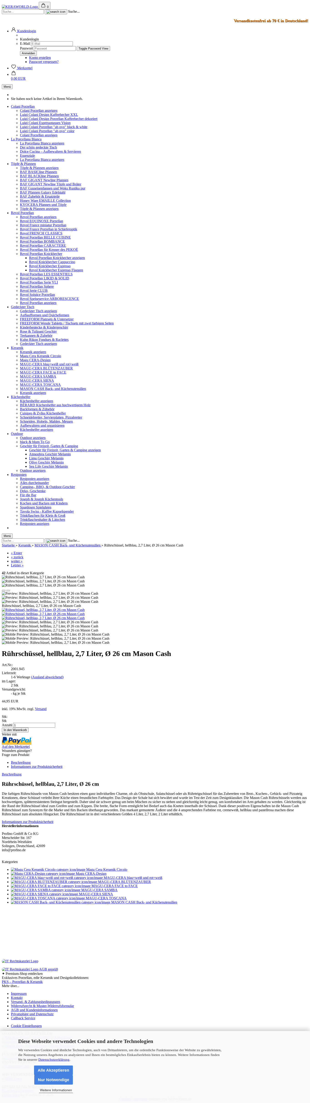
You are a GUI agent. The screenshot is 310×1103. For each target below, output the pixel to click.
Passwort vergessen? (44, 62)
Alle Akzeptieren (53, 1070)
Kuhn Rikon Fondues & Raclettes (44, 340)
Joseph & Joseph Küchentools (41, 499)
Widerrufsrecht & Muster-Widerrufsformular (42, 1006)
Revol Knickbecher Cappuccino (52, 262)
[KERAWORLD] (20, 7)
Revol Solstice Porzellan (37, 295)
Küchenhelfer (20, 397)
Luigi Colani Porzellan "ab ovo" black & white (53, 127)
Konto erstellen (40, 58)
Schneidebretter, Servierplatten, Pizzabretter (51, 417)
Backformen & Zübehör (37, 409)
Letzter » (17, 565)
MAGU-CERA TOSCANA (40, 385)
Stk (4, 721)
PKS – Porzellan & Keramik (22, 982)
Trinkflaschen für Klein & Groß (42, 515)
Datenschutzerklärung (53, 1059)
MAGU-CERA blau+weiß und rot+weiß (49, 364)
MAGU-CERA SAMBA (38, 376)
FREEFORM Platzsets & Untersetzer (47, 319)
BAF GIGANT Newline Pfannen (44, 180)
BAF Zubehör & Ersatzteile (40, 196)
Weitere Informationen (56, 1090)
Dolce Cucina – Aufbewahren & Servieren (50, 151)
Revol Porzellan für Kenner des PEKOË (49, 250)
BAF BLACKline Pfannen (39, 176)
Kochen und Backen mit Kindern (44, 503)
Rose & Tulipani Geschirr (38, 331)
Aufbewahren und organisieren (42, 425)
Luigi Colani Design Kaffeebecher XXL (49, 115)
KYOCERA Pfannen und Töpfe (43, 205)
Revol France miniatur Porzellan (43, 225)
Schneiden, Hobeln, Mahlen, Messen (46, 421)
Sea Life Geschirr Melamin (48, 466)
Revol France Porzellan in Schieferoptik (48, 229)
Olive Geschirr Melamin (46, 462)
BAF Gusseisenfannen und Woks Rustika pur (52, 188)
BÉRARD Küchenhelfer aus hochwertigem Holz (55, 405)
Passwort (26, 48)
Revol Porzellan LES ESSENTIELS (46, 274)
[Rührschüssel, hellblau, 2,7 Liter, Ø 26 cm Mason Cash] (43, 610)
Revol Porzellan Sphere (37, 286)
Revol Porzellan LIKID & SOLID (44, 278)
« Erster (16, 553)
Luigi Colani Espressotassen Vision (45, 123)
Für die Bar (28, 495)
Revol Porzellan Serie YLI (39, 282)
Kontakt (16, 998)
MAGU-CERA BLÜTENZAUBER (46, 368)
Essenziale (27, 155)
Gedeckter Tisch (22, 307)
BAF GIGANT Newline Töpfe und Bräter (50, 184)
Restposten (19, 475)
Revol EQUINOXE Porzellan (41, 221)
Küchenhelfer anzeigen (36, 401)
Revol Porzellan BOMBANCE (42, 241)
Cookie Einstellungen (26, 1026)
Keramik (17, 348)
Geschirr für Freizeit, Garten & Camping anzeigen (65, 450)
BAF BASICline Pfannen (38, 172)
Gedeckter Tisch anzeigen (38, 311)
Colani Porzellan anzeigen (38, 110)
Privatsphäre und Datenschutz (32, 1014)
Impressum (19, 994)
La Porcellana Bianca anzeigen (42, 143)
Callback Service (23, 1018)
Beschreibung (21, 762)
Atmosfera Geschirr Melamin (50, 454)
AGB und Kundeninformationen (34, 1010)
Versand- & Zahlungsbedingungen (35, 1002)
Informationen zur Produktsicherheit (36, 767)
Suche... (74, 11)
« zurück (17, 557)
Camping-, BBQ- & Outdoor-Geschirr (47, 487)
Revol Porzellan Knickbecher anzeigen (57, 258)
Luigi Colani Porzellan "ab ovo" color (47, 131)
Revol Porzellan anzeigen (38, 217)
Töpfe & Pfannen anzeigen (39, 168)
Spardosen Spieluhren (35, 507)
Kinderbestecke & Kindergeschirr (44, 327)
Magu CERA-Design (35, 360)
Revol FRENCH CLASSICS (41, 233)
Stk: (4, 717)
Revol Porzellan (22, 213)
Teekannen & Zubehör (36, 335)
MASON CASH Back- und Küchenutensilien (53, 389)
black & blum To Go (35, 442)
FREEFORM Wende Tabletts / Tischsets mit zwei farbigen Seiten (67, 323)
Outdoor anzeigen (33, 438)
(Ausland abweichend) (47, 677)
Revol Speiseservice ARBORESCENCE (49, 299)
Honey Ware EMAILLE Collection (45, 200)
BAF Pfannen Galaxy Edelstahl (42, 192)
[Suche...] (56, 11)
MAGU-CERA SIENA (37, 380)
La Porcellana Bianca (26, 139)
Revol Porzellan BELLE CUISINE (45, 237)
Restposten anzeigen (34, 479)
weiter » (16, 561)
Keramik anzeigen (33, 352)
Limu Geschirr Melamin (46, 458)
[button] (23, 31)
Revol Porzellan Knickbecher (41, 254)
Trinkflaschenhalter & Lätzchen (42, 520)
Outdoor (17, 434)
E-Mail (25, 43)
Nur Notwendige (53, 1080)
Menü (7, 86)
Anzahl (7, 725)
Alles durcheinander (34, 483)
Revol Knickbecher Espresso (50, 266)
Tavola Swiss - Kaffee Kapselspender (47, 511)
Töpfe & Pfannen (23, 164)
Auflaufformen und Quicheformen (44, 315)
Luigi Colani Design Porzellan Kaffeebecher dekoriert (58, 119)
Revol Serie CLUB (34, 290)
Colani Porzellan (23, 106)
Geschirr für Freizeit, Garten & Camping (49, 446)
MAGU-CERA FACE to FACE (43, 372)
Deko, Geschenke (33, 491)
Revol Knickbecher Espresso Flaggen (56, 270)
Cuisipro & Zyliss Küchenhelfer (43, 413)
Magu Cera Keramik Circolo (40, 356)
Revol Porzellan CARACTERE (43, 245)
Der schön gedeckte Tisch (38, 147)
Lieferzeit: (9, 673)
